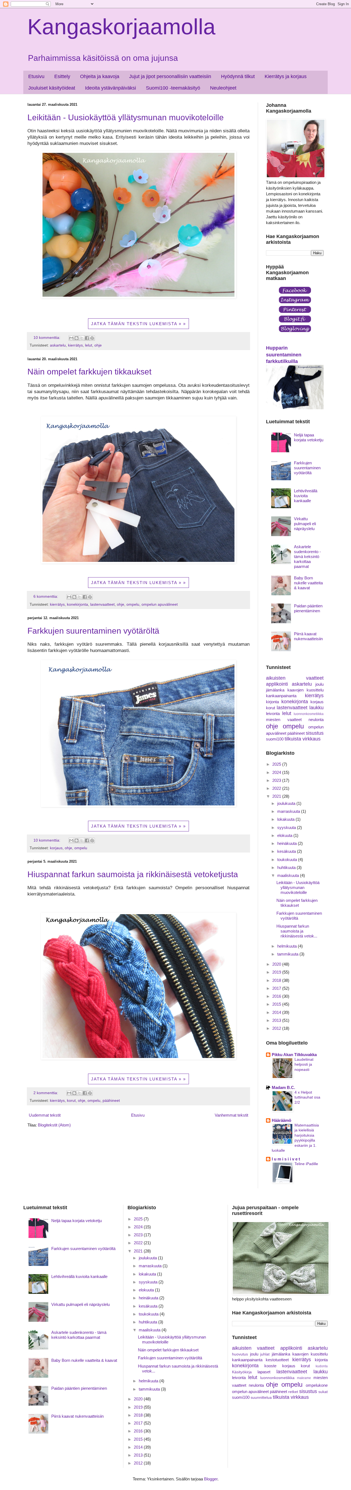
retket (293, 1392)
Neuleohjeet (223, 88)
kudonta (322, 1366)
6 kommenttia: (46, 596)
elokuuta (285, 835)
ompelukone (317, 1385)
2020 (277, 964)
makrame (304, 1378)
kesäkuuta (287, 851)
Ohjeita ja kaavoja (99, 76)
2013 (277, 1020)
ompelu (132, 604)
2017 (277, 988)
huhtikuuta (287, 867)
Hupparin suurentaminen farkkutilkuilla (283, 354)
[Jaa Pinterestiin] (92, 338)
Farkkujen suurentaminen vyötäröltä (93, 630)
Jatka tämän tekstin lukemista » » (138, 323)
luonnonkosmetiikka (309, 714)
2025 (277, 764)
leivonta (273, 713)
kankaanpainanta (281, 695)
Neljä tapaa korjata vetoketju (308, 437)
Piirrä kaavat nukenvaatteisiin (308, 636)
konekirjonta (77, 604)
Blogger (210, 1479)
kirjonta (272, 701)
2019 (277, 972)
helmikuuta (287, 946)
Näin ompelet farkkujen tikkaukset (89, 371)
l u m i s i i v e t (286, 1159)
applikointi (277, 684)
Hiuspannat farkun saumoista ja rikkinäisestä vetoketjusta (132, 874)
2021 (277, 796)
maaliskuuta (288, 875)
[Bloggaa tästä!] (76, 338)
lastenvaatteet (102, 604)
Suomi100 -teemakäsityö (173, 88)
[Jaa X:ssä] (81, 338)
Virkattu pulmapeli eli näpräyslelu (305, 523)
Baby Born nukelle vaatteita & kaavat (308, 583)
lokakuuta (286, 819)
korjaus (56, 848)
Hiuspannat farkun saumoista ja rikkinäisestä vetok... (296, 931)
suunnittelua (261, 1397)
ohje (98, 345)
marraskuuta (289, 811)
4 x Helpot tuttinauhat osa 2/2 (307, 1097)
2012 (277, 1028)
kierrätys (75, 345)
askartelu (58, 345)
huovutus (240, 1354)
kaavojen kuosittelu (305, 690)
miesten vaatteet (284, 719)
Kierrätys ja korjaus (286, 76)
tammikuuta (288, 954)
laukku (316, 707)
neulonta (316, 719)
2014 (277, 1012)
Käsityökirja (242, 1372)
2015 (277, 1004)
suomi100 (275, 739)
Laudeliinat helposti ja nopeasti (304, 1064)
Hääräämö (281, 1120)
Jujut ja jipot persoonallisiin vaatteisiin (170, 76)
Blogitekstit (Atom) (54, 1125)
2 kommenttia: (46, 1093)
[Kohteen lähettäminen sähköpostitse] (71, 338)
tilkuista (293, 739)
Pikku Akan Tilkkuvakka (294, 1054)
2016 (277, 996)
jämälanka (275, 690)
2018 (277, 980)
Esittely (62, 76)
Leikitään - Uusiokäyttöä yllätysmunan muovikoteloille (125, 117)
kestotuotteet (277, 1359)
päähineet (111, 1101)
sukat (323, 1392)
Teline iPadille (306, 1164)
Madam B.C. (283, 1087)
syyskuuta (287, 827)
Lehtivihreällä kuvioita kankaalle (305, 495)
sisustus (315, 733)
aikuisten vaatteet (295, 678)
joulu (319, 684)
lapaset (263, 1371)
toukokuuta (287, 859)
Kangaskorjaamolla (121, 27)
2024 (277, 772)
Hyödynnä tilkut (238, 76)
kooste (270, 1365)
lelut (88, 345)
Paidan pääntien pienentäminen (308, 608)
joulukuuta (286, 803)
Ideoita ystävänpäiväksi (110, 88)
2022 (277, 788)
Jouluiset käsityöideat (51, 88)
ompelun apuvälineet (159, 604)
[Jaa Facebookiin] (87, 338)
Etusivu (36, 76)
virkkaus (311, 739)
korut (71, 1101)
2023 (277, 780)
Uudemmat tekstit (45, 1115)
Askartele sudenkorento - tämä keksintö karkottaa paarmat (307, 556)
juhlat (265, 1354)
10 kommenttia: (47, 338)
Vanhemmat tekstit (231, 1115)
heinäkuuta (287, 843)
